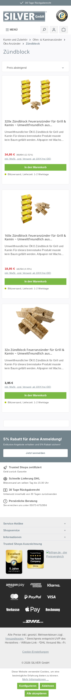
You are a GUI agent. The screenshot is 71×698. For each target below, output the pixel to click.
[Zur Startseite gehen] (25, 15)
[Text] (35, 561)
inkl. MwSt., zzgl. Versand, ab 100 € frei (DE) (28, 158)
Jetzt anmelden (35, 453)
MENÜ (13, 29)
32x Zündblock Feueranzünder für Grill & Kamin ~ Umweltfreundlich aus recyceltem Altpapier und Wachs (34, 351)
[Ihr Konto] (54, 29)
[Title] (14, 561)
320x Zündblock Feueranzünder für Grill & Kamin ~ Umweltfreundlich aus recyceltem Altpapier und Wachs (35, 123)
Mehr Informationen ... (35, 679)
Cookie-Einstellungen (35, 651)
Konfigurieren (27, 685)
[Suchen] (44, 29)
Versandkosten (14, 638)
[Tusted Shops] (62, 15)
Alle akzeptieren (37, 693)
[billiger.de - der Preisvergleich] (57, 561)
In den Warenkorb (35, 167)
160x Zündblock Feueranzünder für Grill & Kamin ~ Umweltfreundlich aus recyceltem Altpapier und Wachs (35, 237)
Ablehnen (48, 685)
